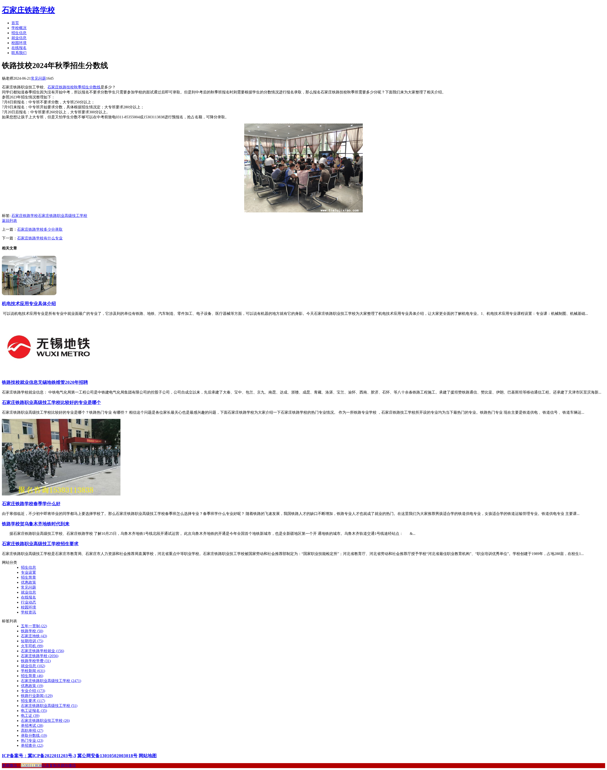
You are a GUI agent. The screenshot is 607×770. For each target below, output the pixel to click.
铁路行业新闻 (37, 696)
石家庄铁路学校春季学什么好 (31, 503)
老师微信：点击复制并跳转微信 (39, 765)
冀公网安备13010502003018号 (107, 755)
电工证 (30, 716)
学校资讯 (28, 612)
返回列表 (9, 221)
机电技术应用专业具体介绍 (29, 303)
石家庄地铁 (34, 636)
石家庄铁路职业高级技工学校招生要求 (40, 543)
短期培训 (32, 641)
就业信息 (19, 38)
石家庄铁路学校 (28, 10)
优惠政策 (28, 582)
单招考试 (32, 726)
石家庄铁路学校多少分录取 (40, 229)
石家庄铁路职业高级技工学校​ (49, 706)
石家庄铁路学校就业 (42, 651)
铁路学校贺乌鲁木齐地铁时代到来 (35, 523)
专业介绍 (33, 691)
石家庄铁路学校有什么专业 (40, 238)
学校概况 (19, 28)
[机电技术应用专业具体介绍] (29, 294)
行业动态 (28, 602)
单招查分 (32, 745)
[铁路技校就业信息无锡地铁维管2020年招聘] (49, 373)
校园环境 (19, 43)
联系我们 (19, 53)
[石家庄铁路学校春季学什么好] (61, 494)
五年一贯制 (34, 626)
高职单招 (32, 731)
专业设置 (28, 572)
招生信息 (19, 33)
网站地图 (148, 755)
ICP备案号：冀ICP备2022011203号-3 (39, 755)
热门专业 (32, 740)
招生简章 (28, 577)
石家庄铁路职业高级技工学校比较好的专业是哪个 (51, 402)
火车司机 (32, 646)
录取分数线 (34, 735)
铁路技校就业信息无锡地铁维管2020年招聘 (45, 382)
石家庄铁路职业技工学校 (45, 721)
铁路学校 (32, 631)
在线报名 (19, 48)
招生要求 (33, 701)
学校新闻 (33, 671)
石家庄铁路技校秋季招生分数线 (74, 87)
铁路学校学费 (36, 661)
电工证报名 (34, 711)
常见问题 (38, 78)
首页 (15, 23)
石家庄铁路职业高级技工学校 (62, 216)
